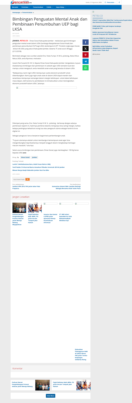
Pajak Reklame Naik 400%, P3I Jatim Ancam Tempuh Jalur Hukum (33, 218)
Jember (34, 157)
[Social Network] (119, 2)
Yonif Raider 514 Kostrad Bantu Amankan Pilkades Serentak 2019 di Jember (38, 167)
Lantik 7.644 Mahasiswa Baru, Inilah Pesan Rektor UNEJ (31, 164)
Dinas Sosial (25, 157)
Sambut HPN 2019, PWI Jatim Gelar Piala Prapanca (26, 186)
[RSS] (27, 179)
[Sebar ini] (86, 42)
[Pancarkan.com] (21, 2)
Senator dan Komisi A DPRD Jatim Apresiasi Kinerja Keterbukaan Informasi (50, 218)
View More (50, 396)
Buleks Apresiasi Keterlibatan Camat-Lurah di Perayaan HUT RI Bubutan (106, 33)
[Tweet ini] (86, 48)
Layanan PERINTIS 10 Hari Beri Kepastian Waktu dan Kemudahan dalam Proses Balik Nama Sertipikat (107, 40)
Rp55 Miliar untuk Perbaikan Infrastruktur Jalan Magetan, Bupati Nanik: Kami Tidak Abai (105, 48)
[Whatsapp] (86, 67)
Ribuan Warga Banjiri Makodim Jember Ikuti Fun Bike (30, 170)
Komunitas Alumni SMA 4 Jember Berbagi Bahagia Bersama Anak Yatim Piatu (66, 186)
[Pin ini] (86, 55)
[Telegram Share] (86, 61)
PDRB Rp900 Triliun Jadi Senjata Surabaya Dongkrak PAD (107, 27)
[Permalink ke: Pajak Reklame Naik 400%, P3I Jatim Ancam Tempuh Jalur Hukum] (35, 208)
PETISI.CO (98, 15)
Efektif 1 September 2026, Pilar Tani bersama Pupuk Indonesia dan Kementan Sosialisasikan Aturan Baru (107, 21)
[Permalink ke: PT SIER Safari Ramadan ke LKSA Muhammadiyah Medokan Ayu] (66, 208)
